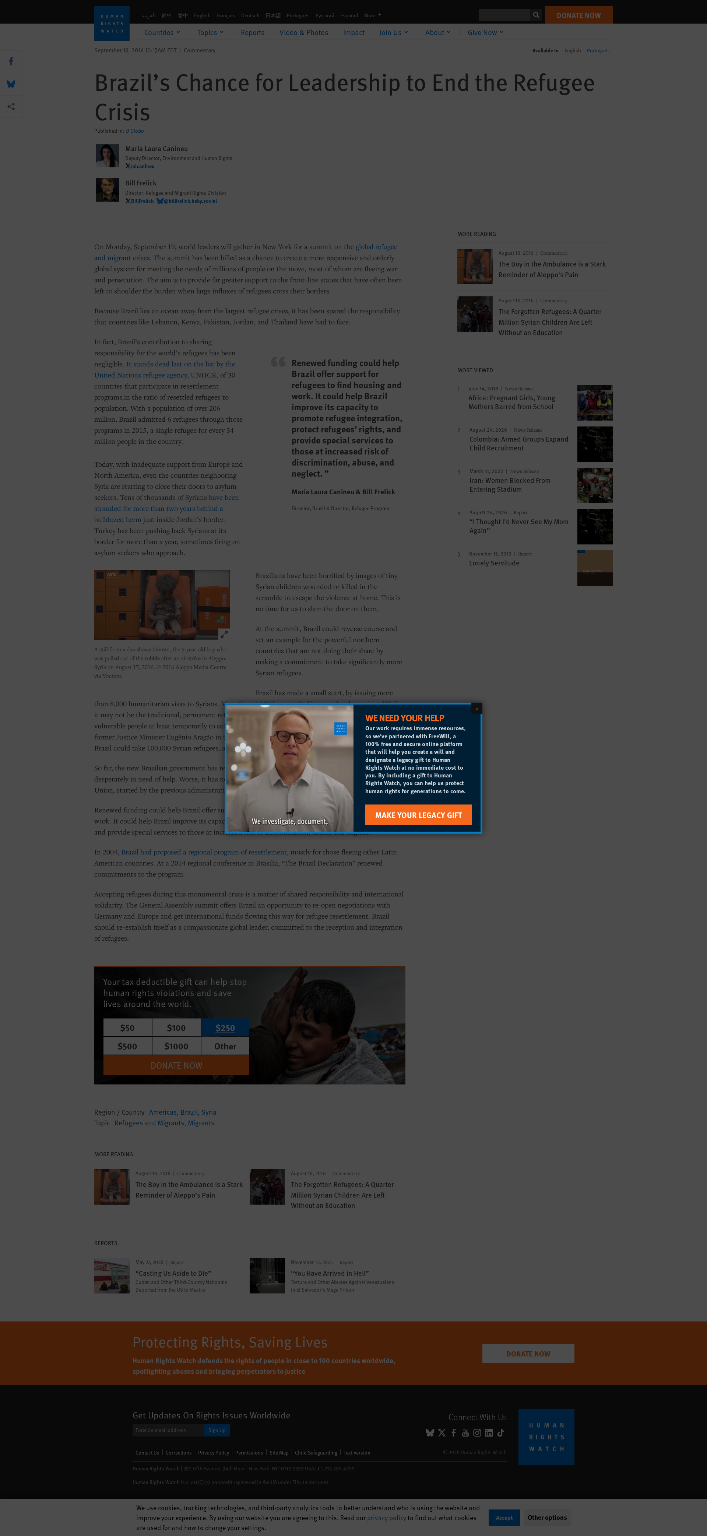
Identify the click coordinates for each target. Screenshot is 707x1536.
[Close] (476, 708)
